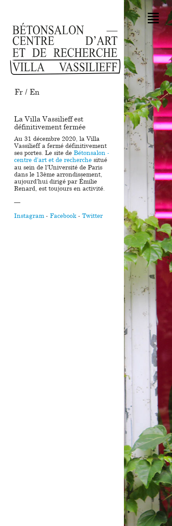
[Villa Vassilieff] (65, 48)
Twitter (92, 216)
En (34, 92)
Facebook (63, 216)
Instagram (29, 216)
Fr (19, 92)
